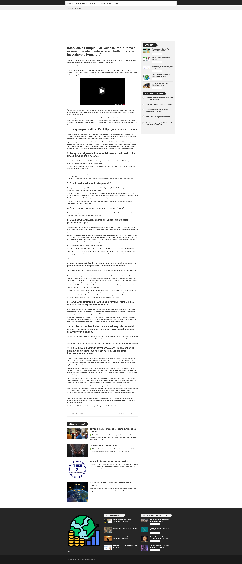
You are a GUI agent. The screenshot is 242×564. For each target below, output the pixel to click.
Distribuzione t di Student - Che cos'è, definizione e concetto (162, 67)
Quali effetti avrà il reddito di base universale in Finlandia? (157, 110)
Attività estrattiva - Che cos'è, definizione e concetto (159, 520)
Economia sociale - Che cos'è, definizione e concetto (160, 529)
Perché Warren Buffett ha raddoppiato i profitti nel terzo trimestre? (162, 537)
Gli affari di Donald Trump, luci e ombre (159, 104)
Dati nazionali (81, 4)
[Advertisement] (121, 24)
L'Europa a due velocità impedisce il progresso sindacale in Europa (158, 117)
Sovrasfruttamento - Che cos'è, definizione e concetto (123, 537)
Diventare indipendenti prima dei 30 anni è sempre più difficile (159, 98)
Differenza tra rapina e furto (103, 445)
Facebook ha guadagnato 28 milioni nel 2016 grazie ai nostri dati (159, 123)
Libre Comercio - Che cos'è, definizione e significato (161, 75)
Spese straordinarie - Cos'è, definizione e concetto (122, 520)
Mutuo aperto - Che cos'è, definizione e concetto (160, 49)
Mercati (110, 4)
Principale (70, 4)
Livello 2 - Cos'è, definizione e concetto (109, 461)
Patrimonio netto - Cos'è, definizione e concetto (160, 84)
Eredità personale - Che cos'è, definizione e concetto (160, 546)
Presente (118, 4)
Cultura (92, 4)
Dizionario (101, 4)
